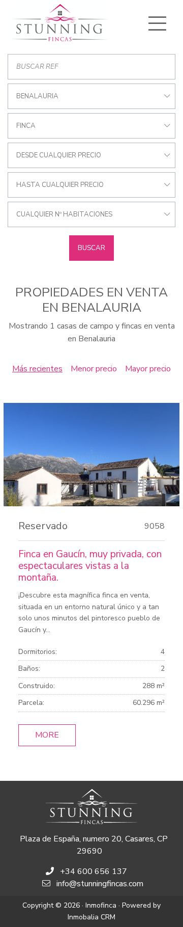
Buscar (91, 248)
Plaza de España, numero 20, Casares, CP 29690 (94, 845)
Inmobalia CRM (91, 917)
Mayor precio (148, 368)
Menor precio (94, 368)
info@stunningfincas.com (99, 883)
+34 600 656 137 (93, 871)
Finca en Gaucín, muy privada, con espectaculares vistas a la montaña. (90, 566)
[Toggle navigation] (157, 23)
